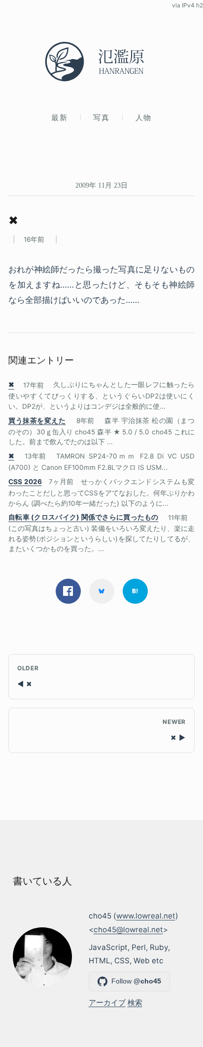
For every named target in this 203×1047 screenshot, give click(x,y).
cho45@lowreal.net (128, 929)
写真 (101, 117)
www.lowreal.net (145, 915)
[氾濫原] (101, 61)
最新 (59, 117)
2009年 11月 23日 (101, 185)
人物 (143, 117)
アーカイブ (107, 1002)
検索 (135, 1002)
